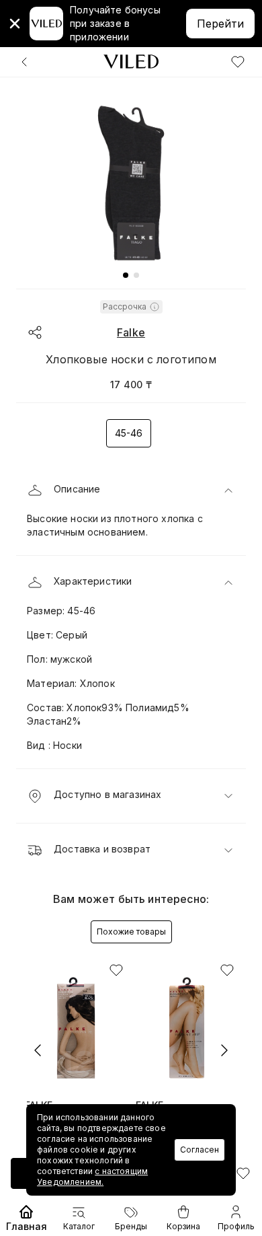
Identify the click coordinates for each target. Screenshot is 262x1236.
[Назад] (24, 62)
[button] (131, 490)
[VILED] (131, 61)
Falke (131, 332)
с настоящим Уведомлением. (92, 1176)
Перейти (220, 23)
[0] (238, 62)
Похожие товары (131, 931)
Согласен (199, 1149)
